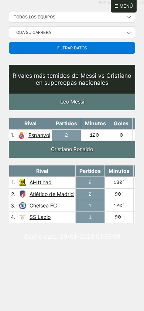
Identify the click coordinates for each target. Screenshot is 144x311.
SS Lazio (40, 217)
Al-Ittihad (41, 182)
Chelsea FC (43, 205)
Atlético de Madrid (52, 194)
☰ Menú (123, 6)
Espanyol (39, 135)
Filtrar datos (72, 47)
